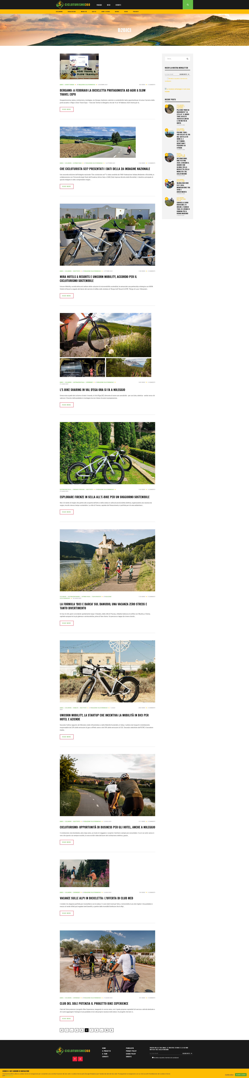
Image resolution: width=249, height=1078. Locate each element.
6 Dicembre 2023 (102, 84)
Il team (104, 1054)
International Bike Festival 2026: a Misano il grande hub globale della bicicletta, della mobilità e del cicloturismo (183, 166)
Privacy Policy (131, 1051)
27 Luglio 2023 (64, 491)
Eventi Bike (181, 130)
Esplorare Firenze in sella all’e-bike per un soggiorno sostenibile (104, 497)
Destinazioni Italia (78, 382)
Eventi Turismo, (180, 154)
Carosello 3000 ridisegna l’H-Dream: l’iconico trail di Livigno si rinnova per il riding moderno (183, 208)
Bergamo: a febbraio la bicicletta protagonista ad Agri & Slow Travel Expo (103, 92)
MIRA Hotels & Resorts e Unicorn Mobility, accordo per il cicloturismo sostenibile (98, 279)
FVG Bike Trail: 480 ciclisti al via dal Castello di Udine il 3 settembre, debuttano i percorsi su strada (183, 140)
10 (106, 1029)
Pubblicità (130, 1048)
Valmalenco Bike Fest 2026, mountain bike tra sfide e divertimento (183, 187)
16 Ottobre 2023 (110, 163)
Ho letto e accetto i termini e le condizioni (166, 1057)
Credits (129, 1056)
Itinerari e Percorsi (78, 489)
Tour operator (96, 596)
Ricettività (76, 271)
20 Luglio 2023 (77, 598)
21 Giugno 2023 (108, 998)
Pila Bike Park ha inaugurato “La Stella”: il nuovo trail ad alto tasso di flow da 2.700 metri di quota (183, 116)
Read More (66, 109)
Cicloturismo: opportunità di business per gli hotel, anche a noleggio (107, 827)
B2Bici (61, 84)
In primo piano (77, 163)
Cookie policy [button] (229, 1075)
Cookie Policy (131, 1054)
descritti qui (9, 1075)
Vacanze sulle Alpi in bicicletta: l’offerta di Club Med (96, 898)
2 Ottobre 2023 (108, 271)
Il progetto (106, 1051)
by (86, 84)
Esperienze (89, 382)
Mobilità (75, 708)
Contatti (105, 1056)
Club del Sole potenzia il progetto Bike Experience (94, 1003)
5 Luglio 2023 (107, 821)
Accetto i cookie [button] (240, 1074)
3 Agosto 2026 (180, 215)
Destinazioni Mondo (74, 596)
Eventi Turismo (69, 84)
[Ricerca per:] (177, 59)
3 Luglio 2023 (107, 892)
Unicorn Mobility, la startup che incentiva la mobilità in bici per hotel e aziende (104, 717)
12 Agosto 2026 (181, 125)
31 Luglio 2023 (64, 384)
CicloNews (68, 163)
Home (104, 1048)
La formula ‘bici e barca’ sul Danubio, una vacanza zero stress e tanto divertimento (103, 606)
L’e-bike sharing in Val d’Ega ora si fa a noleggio (92, 390)
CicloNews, (181, 105)
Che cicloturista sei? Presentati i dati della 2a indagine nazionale (105, 169)
